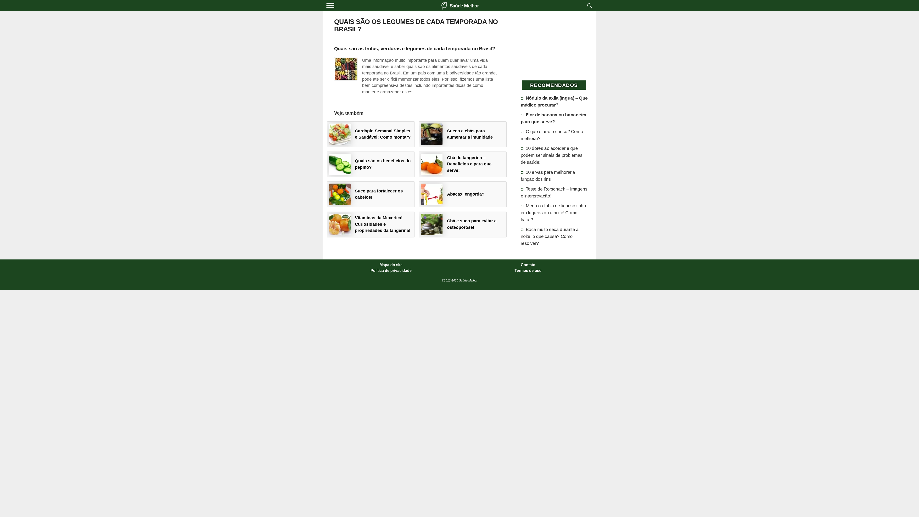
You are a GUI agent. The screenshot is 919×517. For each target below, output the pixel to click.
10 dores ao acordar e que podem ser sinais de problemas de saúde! (552, 155)
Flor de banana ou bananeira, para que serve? (554, 118)
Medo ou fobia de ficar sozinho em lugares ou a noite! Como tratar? (553, 212)
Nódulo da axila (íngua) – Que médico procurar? (554, 101)
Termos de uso (528, 271)
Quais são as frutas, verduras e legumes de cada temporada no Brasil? (414, 48)
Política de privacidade (391, 271)
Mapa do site (391, 265)
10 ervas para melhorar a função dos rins (548, 175)
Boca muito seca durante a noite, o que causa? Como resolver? (550, 236)
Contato (528, 265)
